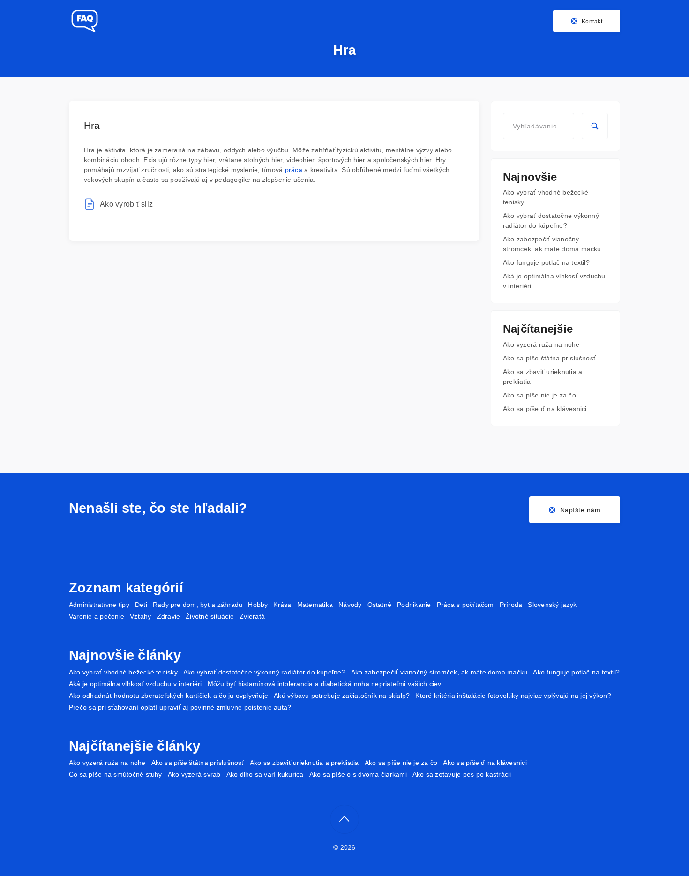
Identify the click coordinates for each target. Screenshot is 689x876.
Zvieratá (252, 616)
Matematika (315, 604)
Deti (141, 604)
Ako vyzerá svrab (194, 774)
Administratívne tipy (99, 604)
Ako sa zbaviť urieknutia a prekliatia (304, 762)
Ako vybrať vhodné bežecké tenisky (123, 672)
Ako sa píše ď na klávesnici (544, 408)
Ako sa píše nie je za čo (539, 395)
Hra (92, 125)
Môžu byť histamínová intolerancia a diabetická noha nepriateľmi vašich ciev (325, 684)
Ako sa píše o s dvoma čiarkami (358, 774)
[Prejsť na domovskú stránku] (84, 21)
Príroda (511, 604)
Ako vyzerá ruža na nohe (541, 344)
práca (293, 169)
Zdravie (168, 616)
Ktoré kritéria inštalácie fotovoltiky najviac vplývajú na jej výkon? (513, 695)
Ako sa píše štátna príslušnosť (549, 358)
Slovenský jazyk (552, 604)
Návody (349, 604)
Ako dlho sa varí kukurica (265, 774)
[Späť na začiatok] (344, 819)
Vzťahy (140, 616)
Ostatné (379, 604)
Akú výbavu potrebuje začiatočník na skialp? (342, 695)
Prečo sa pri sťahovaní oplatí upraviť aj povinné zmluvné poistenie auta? (180, 707)
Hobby (258, 604)
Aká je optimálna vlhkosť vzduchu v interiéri (135, 684)
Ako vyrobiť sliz (126, 204)
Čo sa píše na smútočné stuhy (115, 774)
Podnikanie (414, 604)
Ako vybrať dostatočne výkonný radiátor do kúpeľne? (264, 672)
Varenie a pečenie (96, 616)
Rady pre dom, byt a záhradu (197, 604)
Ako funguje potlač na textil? (546, 262)
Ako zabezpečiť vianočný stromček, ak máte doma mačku (439, 672)
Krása (282, 604)
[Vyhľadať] (595, 126)
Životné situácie (210, 616)
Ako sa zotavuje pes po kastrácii (461, 774)
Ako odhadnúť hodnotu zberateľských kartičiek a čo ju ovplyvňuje (168, 695)
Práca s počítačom (465, 604)
